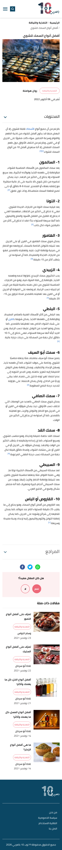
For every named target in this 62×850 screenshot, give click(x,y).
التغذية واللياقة (49, 91)
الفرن (11, 319)
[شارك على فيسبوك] (22, 567)
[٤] (32, 224)
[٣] (9, 190)
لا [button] (25, 588)
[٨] (28, 385)
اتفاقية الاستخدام (48, 823)
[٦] (48, 298)
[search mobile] (12, 8)
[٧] (58, 341)
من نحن (53, 812)
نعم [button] (36, 588)
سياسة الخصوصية (47, 818)
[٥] (32, 259)
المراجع (52, 551)
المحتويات (52, 116)
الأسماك (30, 128)
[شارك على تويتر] (30, 567)
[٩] (9, 453)
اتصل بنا (53, 829)
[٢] (41, 151)
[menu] (5, 8)
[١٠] (49, 522)
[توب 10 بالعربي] (48, 9)
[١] (43, 151)
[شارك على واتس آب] (37, 567)
